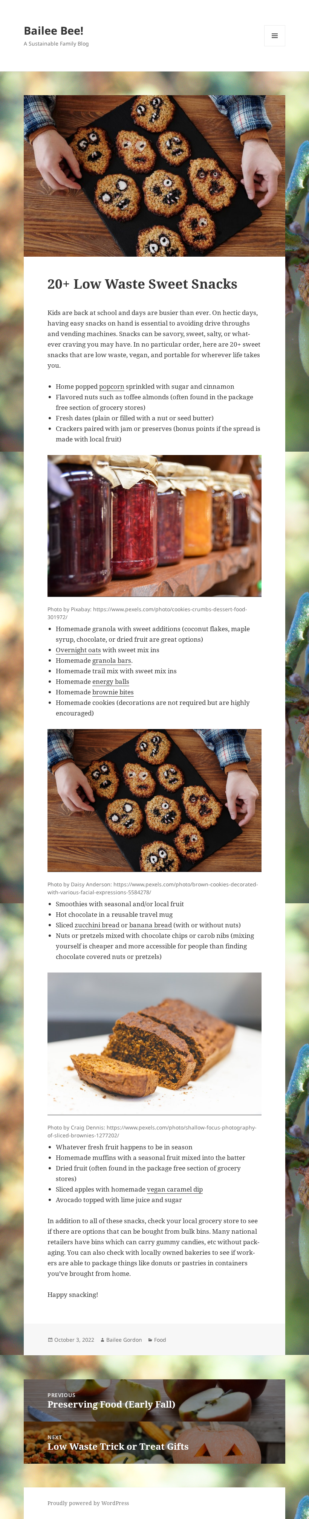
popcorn (111, 386)
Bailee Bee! (53, 30)
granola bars (111, 660)
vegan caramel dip (175, 1189)
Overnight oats (78, 649)
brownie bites (113, 692)
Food (160, 1339)
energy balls (110, 681)
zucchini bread (97, 925)
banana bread (150, 925)
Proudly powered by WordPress (88, 1503)
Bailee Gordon (124, 1339)
